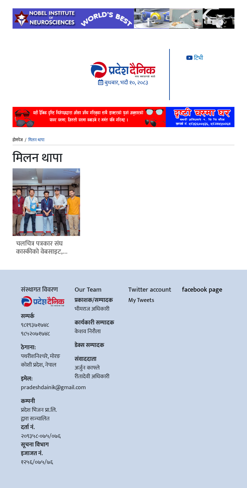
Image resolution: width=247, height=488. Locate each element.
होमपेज (18, 140)
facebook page (202, 289)
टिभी (198, 58)
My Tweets (141, 300)
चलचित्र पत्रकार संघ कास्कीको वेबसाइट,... (42, 247)
